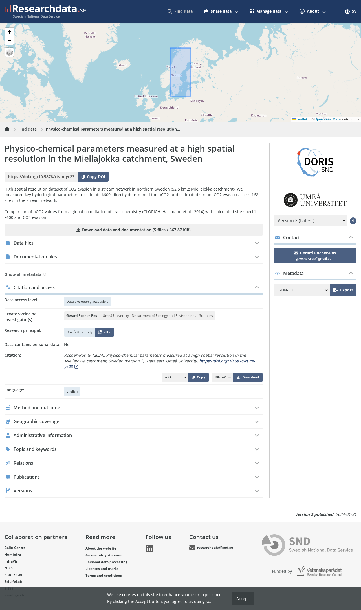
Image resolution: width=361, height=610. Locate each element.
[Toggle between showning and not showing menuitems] (236, 11)
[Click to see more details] (353, 220)
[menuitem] (180, 11)
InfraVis (11, 561)
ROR (106, 333)
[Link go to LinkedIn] (149, 548)
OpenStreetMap (327, 119)
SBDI (8, 574)
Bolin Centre (15, 547)
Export (346, 290)
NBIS (9, 568)
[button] (9, 32)
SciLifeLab (13, 581)
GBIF (20, 574)
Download (250, 377)
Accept (242, 598)
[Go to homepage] (45, 11)
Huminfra (13, 554)
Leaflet (301, 119)
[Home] (10, 129)
